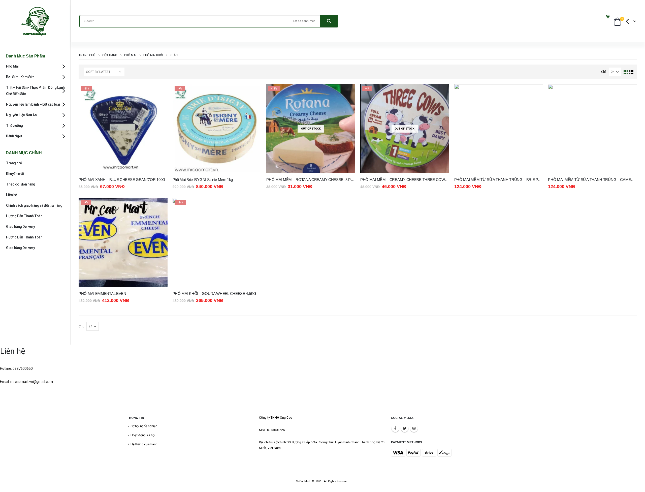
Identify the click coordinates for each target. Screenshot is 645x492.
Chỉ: (603, 72)
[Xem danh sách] (631, 72)
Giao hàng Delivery (20, 227)
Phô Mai (12, 66)
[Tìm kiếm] (329, 21)
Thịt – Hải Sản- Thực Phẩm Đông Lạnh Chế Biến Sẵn (35, 90)
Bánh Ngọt (14, 136)
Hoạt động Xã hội (143, 435)
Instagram (414, 428)
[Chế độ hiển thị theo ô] (625, 72)
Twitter (404, 428)
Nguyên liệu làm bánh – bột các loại (33, 104)
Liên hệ (11, 195)
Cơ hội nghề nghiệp (144, 426)
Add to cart (159, 92)
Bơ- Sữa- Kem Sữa (20, 77)
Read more (346, 92)
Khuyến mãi (15, 174)
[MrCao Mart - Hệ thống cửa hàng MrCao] (35, 21)
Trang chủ (14, 163)
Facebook (395, 428)
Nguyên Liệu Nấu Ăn (21, 115)
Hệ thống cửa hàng (144, 444)
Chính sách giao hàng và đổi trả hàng (34, 205)
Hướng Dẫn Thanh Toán (24, 216)
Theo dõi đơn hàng (20, 184)
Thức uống (14, 126)
